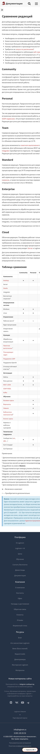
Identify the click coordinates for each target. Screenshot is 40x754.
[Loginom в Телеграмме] (28, 702)
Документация (14, 3)
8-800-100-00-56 (20, 733)
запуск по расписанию (24, 49)
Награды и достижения (20, 604)
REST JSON (7, 385)
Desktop (6, 280)
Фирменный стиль (20, 625)
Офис (20, 598)
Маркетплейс (20, 654)
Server (30, 248)
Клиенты (20, 615)
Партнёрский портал (20, 718)
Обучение (20, 559)
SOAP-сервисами (8, 119)
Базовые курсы (8, 400)
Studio (5, 288)
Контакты (20, 593)
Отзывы (20, 620)
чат (14, 438)
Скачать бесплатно (20, 564)
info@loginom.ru (20, 729)
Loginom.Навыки (20, 712)
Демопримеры (20, 659)
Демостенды (20, 570)
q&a (4, 441)
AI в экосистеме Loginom (20, 643)
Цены (20, 554)
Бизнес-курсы (8, 419)
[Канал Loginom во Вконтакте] (10, 702)
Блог (20, 638)
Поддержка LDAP (9, 359)
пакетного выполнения (30, 145)
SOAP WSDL (7, 389)
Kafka (5, 393)
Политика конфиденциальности (20, 746)
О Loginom (20, 543)
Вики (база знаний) (19, 648)
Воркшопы (7, 404)
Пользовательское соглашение (20, 743)
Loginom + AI (20, 548)
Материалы (20, 670)
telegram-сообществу (27, 684)
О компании (20, 587)
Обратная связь (20, 609)
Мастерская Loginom (20, 665)
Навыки (6, 408)
